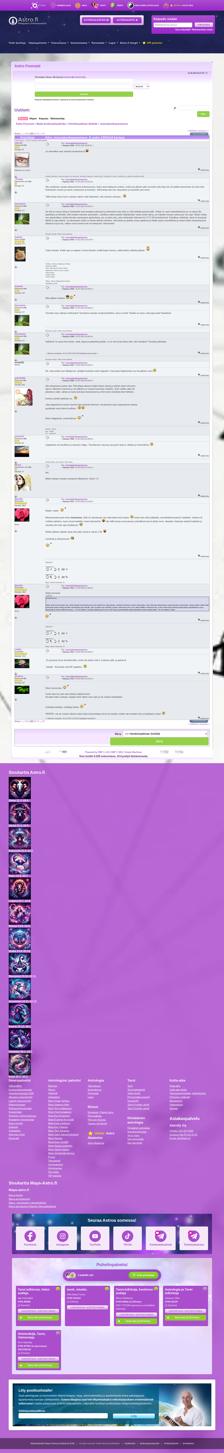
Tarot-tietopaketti (136, 1089)
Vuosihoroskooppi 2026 (21, 1093)
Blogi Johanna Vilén (58, 1104)
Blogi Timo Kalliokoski (59, 1108)
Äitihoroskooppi (17, 1104)
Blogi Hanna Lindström (60, 1145)
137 (43, 133)
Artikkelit (13, 1127)
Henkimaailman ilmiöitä (83, 123)
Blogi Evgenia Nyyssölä (61, 1119)
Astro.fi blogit (129, 43)
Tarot (103, 5)
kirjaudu (67, 77)
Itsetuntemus (79, 43)
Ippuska (19, 499)
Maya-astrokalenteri (19, 1199)
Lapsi (112, 43)
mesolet (19, 286)
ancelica (19, 676)
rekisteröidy (80, 77)
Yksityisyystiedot (171, 1443)
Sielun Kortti (133, 1093)
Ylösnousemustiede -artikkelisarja (188, 1093)
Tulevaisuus (58, 43)
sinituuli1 (19, 436)
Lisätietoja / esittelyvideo (38, 1311)
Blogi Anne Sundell (58, 1142)
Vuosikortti (133, 1100)
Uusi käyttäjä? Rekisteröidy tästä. (194, 29)
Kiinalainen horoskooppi (21, 1119)
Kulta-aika (183, 5)
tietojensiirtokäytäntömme (136, 1403)
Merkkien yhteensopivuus (22, 1115)
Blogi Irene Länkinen (59, 1123)
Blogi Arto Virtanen (58, 1127)
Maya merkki (16, 1123)
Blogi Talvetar (55, 1138)
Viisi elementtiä (135, 1139)
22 (35, 133)
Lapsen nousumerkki (20, 1100)
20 (28, 133)
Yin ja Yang (133, 1135)
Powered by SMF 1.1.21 (97, 752)
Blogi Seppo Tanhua (58, 1100)
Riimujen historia (96, 1119)
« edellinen (192, 130)
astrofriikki (20, 378)
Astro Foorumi (27, 66)
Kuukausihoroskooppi (20, 1089)
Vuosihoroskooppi (136, 1131)
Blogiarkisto (176, 1100)
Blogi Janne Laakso (58, 1149)
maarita (18, 237)
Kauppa (174, 1108)
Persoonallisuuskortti (138, 1097)
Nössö (18, 465)
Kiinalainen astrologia (146, 5)
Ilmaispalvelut (38, 43)
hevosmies (20, 204)
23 (38, 133)
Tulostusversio (199, 134)
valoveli (18, 143)
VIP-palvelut (154, 43)
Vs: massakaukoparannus (74, 143)
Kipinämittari (15, 1112)
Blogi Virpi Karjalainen (59, 1112)
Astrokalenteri (95, 20)
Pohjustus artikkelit (180, 1097)
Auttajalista (14, 1130)
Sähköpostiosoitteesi (32, 1411)
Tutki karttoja (17, 43)
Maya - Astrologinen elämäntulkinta (27, 1202)
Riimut (120, 5)
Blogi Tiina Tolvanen (58, 1130)
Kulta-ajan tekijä (178, 1089)
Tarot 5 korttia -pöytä (138, 1104)
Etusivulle (14, 1138)
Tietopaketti (54, 1160)
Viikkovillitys (15, 1086)
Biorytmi (52, 1086)
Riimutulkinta (95, 1116)
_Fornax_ (19, 179)
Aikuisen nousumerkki (20, 1097)
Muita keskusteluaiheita (51, 123)
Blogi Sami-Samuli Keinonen (63, 1134)
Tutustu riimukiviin (97, 1123)
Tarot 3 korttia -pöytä (138, 1108)
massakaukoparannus (114, 123)
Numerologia (64, 5)
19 (26, 133)
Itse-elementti (134, 1142)
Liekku (18, 649)
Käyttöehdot (130, 1443)
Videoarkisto (176, 1104)
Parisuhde (98, 43)
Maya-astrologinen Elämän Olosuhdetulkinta (32, 1206)
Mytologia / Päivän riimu (100, 1112)
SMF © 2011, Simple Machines (126, 752)
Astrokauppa (126, 20)
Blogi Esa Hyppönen (59, 1115)
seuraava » (203, 130)
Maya (84, 5)
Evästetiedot (188, 1443)
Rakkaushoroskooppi (20, 1108)
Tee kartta (53, 1172)
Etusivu (42, 5)
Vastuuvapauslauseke (149, 1443)
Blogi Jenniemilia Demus (61, 1153)
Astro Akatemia (96, 1143)
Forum (51, 1157)
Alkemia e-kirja (17, 1134)
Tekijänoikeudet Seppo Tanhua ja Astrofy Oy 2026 (52, 1443)
